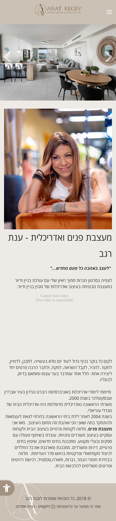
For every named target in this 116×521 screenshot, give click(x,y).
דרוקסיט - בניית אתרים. (33, 506)
